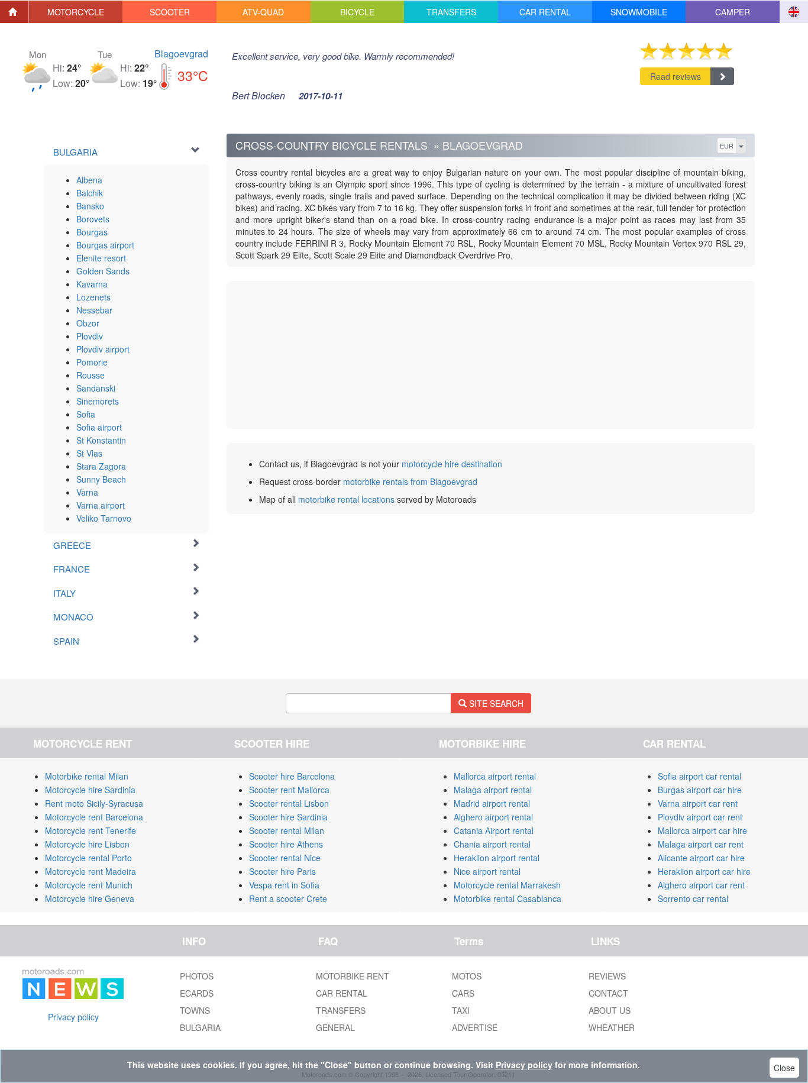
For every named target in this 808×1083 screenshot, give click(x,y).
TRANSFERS (341, 1010)
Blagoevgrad (181, 53)
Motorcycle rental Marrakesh (507, 885)
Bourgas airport (105, 245)
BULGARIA (200, 1027)
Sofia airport (99, 427)
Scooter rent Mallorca (289, 790)
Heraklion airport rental (496, 858)
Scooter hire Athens (286, 844)
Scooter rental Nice (285, 858)
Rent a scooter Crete (288, 898)
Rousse (90, 375)
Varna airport (100, 505)
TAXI (461, 1010)
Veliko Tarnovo (103, 518)
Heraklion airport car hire (704, 871)
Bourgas (92, 232)
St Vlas (89, 453)
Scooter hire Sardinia (288, 817)
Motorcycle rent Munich (88, 885)
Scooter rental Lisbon (289, 803)
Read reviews (675, 76)
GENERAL (335, 1027)
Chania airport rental (492, 844)
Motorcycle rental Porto (88, 858)
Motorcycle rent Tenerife (90, 830)
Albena (89, 180)
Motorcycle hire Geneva (89, 898)
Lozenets (93, 297)
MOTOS (466, 976)
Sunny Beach (101, 479)
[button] (76, 12)
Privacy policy (73, 1017)
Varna (87, 492)
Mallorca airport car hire (702, 830)
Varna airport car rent (698, 803)
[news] (73, 981)
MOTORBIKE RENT (352, 976)
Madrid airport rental (492, 803)
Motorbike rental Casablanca (507, 898)
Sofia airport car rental (699, 776)
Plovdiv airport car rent (700, 817)
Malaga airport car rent (701, 844)
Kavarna (92, 284)
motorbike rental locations (346, 499)
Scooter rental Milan (286, 830)
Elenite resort (101, 258)
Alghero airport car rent (701, 885)
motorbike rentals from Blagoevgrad (410, 481)
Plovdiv (89, 336)
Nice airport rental (487, 871)
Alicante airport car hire (701, 858)
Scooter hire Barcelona (292, 776)
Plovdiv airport (103, 349)
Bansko (90, 206)
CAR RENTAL (341, 993)
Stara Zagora (101, 466)
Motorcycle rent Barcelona (94, 817)
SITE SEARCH (495, 703)
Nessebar (94, 310)
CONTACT (608, 993)
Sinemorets (97, 401)
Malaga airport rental (493, 790)
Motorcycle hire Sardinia (90, 790)
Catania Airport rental (494, 830)
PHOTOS (197, 976)
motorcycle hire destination (452, 464)
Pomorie (92, 362)
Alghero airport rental (493, 817)
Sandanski (95, 388)
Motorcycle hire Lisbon (87, 844)
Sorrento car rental (693, 898)
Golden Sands (103, 271)
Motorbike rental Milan (86, 776)
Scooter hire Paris (282, 871)
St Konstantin (101, 440)
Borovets (92, 219)
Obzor (87, 323)
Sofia (85, 414)
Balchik (89, 193)
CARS (463, 993)
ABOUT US (610, 1010)
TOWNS (195, 1010)
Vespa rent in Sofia (284, 885)
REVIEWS (607, 976)
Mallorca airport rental (495, 776)
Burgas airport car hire (700, 790)
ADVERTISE (474, 1027)
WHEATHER (612, 1027)
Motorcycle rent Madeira (90, 871)
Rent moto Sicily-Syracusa (94, 803)
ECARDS (197, 993)
